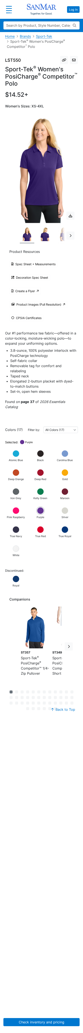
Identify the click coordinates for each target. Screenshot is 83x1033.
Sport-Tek (44, 36)
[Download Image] (70, 216)
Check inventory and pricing (41, 1022)
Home (10, 36)
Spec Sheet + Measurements (35, 264)
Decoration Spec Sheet (32, 277)
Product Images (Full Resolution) (38, 304)
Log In (73, 9)
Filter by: (34, 430)
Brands (25, 36)
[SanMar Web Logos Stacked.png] (41, 9)
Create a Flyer (25, 291)
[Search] (74, 25)
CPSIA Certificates (29, 318)
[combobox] (61, 430)
